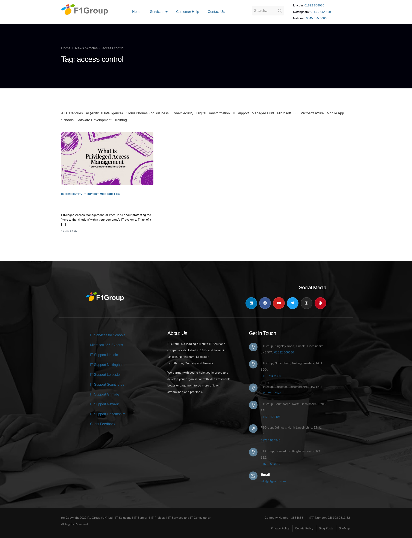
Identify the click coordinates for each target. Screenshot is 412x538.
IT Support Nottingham (107, 365)
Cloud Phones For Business (147, 113)
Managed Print (263, 113)
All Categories (72, 113)
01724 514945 (270, 440)
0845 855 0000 (316, 18)
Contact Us (216, 12)
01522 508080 (314, 5)
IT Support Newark (104, 404)
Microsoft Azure (312, 113)
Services (156, 12)
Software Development (94, 120)
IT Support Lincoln (104, 355)
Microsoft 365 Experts (106, 345)
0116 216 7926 (271, 393)
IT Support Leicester (105, 374)
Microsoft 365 (287, 113)
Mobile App (335, 113)
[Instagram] (306, 303)
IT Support (241, 113)
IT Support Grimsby (105, 394)
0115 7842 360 (321, 12)
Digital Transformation (213, 113)
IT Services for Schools (107, 335)
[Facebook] (265, 303)
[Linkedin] (251, 303)
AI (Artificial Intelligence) (104, 113)
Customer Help (187, 12)
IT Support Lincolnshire (108, 414)
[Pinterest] (320, 303)
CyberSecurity (182, 113)
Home (136, 12)
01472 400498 (270, 416)
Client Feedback (102, 424)
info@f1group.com (273, 481)
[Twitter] (292, 303)
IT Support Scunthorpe (107, 384)
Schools (67, 120)
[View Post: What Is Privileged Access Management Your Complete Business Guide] (107, 158)
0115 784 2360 (271, 376)
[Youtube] (279, 303)
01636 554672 (270, 464)
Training (120, 120)
